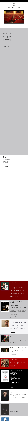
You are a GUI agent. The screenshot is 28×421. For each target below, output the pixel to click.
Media (12, 386)
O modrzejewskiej (6, 166)
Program (12, 384)
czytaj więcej (13, 367)
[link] (14, 4)
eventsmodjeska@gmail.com (15, 382)
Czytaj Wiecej (13, 298)
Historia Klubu (5, 46)
